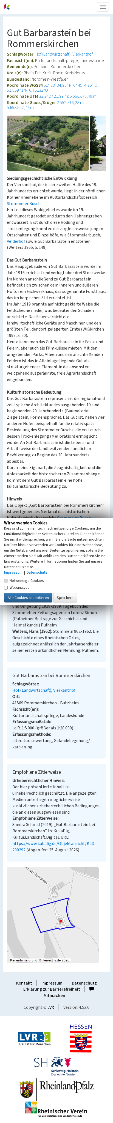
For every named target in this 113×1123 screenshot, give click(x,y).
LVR (50, 1007)
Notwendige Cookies (27, 580)
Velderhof (16, 241)
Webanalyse (20, 587)
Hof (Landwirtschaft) (52, 54)
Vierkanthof (82, 54)
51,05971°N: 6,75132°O (27, 90)
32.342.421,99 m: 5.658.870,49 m (68, 96)
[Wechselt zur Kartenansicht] (56, 915)
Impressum (52, 983)
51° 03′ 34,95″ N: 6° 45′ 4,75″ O (70, 85)
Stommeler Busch (24, 204)
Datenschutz (84, 983)
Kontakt (24, 983)
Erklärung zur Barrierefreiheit (51, 989)
